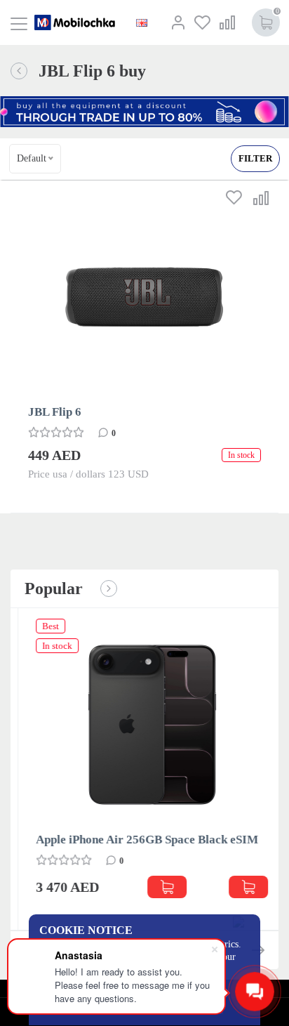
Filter (255, 158)
